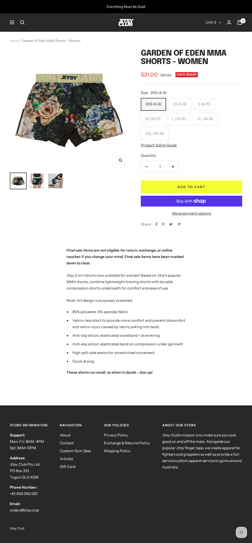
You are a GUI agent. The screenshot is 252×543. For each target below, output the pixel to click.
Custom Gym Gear (75, 450)
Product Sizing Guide (159, 145)
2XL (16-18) (154, 133)
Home (14, 41)
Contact (67, 443)
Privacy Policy (116, 435)
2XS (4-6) (153, 104)
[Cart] (239, 22)
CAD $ (211, 22)
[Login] (229, 22)
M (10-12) (153, 118)
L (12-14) (179, 118)
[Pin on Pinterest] (163, 224)
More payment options (191, 213)
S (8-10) (204, 104)
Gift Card (67, 466)
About (65, 435)
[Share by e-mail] (179, 224)
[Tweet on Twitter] (171, 224)
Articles (66, 458)
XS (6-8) (180, 104)
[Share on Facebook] (157, 224)
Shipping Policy (117, 450)
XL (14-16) (205, 118)
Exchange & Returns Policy (127, 443)
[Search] (22, 22)
